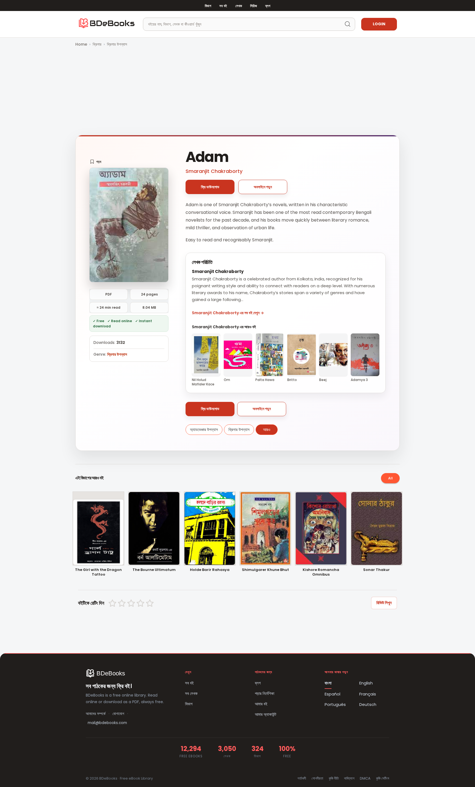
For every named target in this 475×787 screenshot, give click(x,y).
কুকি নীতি (334, 778)
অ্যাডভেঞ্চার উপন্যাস (204, 429)
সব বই (223, 6)
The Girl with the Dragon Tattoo (98, 572)
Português (335, 704)
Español (332, 694)
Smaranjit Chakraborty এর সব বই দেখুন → (228, 313)
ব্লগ (267, 6)
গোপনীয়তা (317, 778)
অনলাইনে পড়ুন (263, 187)
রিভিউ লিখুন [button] (384, 603)
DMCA (365, 778)
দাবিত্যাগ (349, 778)
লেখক (238, 6)
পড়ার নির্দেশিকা (264, 693)
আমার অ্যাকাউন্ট (265, 714)
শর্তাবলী (301, 778)
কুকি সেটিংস (382, 778)
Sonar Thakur (376, 570)
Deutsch (367, 704)
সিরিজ (253, 6)
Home (81, 44)
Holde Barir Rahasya (210, 570)
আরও (266, 429)
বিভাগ (208, 6)
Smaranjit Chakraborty (214, 171)
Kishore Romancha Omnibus (321, 572)
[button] (95, 162)
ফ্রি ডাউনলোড (210, 187)
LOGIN (379, 24)
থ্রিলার (97, 44)
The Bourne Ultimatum (154, 570)
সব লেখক (191, 693)
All (390, 478)
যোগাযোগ (118, 713)
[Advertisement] (237, 91)
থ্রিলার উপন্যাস (117, 44)
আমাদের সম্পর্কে (96, 713)
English (366, 683)
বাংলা (328, 683)
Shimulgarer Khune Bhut (265, 570)
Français (367, 694)
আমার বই (261, 704)
